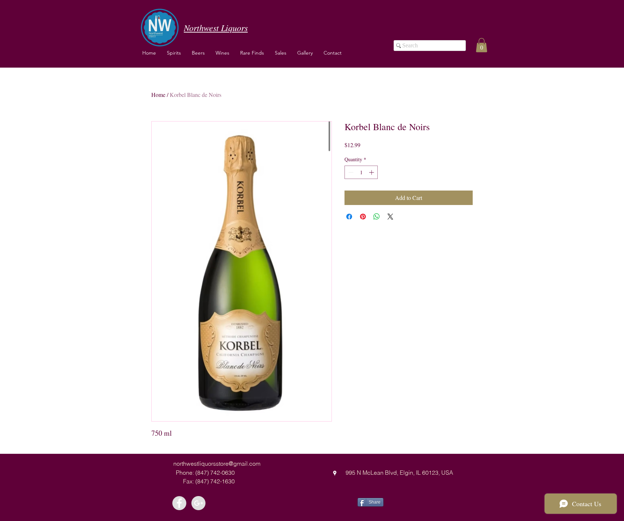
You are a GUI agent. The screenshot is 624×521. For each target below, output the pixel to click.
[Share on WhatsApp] (376, 216)
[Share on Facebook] (349, 216)
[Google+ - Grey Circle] (198, 503)
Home (158, 94)
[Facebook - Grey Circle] (179, 503)
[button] (222, 52)
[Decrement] (350, 172)
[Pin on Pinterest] (363, 216)
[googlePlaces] (334, 473)
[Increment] (372, 172)
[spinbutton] (361, 172)
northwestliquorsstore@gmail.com (216, 463)
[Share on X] (390, 216)
